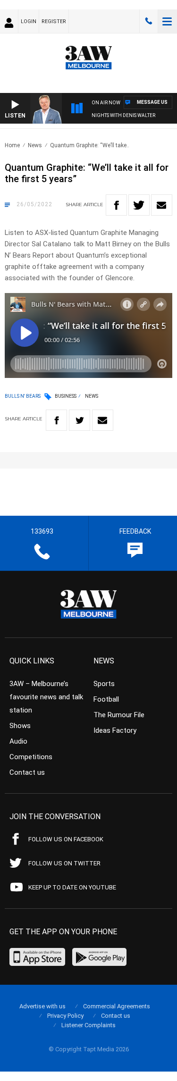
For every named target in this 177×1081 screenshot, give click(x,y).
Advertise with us (42, 1006)
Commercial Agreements (116, 1006)
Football (106, 699)
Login (28, 21)
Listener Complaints (88, 1025)
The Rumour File (118, 715)
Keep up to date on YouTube (72, 887)
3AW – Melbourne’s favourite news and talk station (46, 696)
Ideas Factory (114, 730)
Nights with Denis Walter (123, 115)
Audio (18, 741)
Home (12, 145)
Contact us (27, 772)
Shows (20, 725)
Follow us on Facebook (65, 839)
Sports (104, 683)
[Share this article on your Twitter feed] (139, 205)
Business (65, 396)
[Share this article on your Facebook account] (116, 205)
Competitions (30, 757)
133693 (149, 21)
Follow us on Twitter (64, 863)
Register (54, 21)
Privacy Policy (65, 1015)
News (35, 145)
